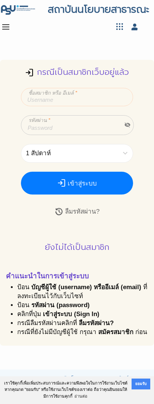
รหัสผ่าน (39, 120)
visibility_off (127, 125)
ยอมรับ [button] (141, 384)
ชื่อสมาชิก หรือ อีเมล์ (52, 93)
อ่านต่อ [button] (80, 396)
